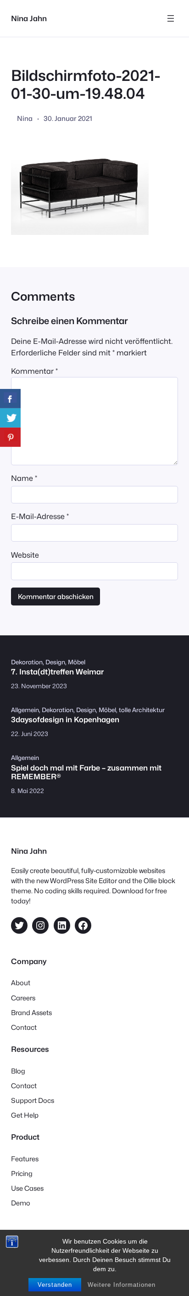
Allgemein (25, 710)
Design (55, 662)
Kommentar (34, 371)
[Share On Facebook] (10, 398)
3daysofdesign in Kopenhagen (65, 719)
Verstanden (55, 1284)
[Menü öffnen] (170, 18)
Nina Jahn (29, 18)
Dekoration (27, 662)
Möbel (76, 662)
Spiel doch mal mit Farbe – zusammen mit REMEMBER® (86, 773)
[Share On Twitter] (10, 418)
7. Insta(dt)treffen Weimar (57, 672)
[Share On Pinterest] (10, 437)
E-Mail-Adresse (40, 516)
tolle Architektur (142, 710)
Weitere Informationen (122, 1284)
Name (24, 478)
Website (25, 555)
